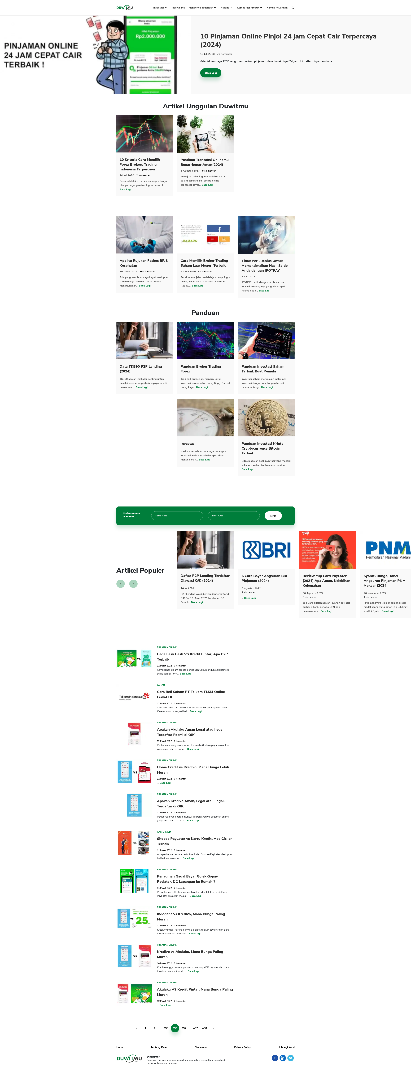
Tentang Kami (159, 1047)
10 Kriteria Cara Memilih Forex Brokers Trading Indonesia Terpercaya (140, 164)
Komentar (224, 54)
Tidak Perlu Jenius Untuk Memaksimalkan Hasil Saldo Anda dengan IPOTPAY (265, 265)
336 (175, 1028)
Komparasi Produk (248, 7)
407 (195, 1028)
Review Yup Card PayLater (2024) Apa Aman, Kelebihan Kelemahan (326, 581)
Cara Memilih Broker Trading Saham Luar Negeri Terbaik (204, 263)
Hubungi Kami (286, 1047)
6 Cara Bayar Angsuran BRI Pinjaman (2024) (264, 578)
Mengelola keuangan (201, 7)
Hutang (225, 7)
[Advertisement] (266, 163)
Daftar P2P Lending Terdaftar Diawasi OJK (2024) (205, 578)
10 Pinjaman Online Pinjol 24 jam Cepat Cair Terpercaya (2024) (288, 40)
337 (184, 1028)
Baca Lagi (211, 73)
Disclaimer (200, 1047)
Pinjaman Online (167, 647)
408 (204, 1028)
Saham (161, 685)
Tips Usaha (178, 7)
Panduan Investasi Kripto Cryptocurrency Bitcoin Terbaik (263, 448)
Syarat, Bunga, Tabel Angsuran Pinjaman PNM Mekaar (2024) (385, 581)
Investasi (159, 7)
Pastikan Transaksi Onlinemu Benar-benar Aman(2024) (205, 162)
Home (119, 1047)
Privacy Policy (242, 1047)
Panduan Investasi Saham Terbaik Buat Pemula (263, 369)
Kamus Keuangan (277, 7)
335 (166, 1028)
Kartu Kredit (165, 832)
